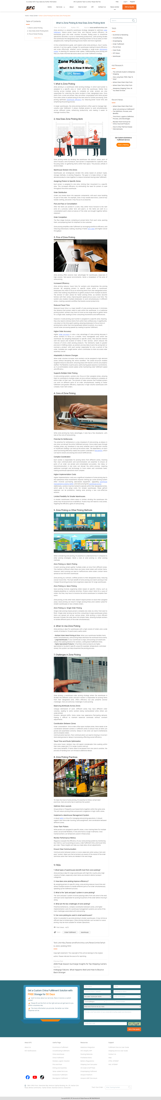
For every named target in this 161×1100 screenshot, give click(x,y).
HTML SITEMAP (113, 1061)
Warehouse (85, 932)
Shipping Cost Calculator (88, 1064)
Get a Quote (129, 7)
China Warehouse (58, 1054)
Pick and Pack (57, 1064)
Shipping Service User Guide (118, 1051)
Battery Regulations (87, 1061)
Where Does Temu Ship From (122, 85)
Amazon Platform (86, 1075)
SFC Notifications (30, 1051)
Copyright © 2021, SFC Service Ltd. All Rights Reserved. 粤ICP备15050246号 (80, 1098)
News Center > (34, 15)
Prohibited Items (86, 1057)
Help (117, 1)
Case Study (117, 50)
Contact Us (102, 7)
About (72, 7)
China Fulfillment (58, 1057)
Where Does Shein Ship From (122, 82)
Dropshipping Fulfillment (88, 1071)
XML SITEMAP (113, 1064)
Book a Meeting (123, 145)
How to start (82, 7)
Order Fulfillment (70, 932)
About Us (28, 1047)
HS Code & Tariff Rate (87, 1068)
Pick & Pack (117, 47)
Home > (27, 15)
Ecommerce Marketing (120, 35)
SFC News (116, 53)
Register (132, 1)
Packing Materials (86, 1054)
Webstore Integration (87, 1047)
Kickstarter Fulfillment (60, 1075)
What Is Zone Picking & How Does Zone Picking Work (54, 15)
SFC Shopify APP (86, 1051)
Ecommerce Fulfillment (60, 1047)
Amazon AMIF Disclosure (88, 1078)
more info (37, 38)
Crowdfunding (117, 38)
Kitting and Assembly (60, 1068)
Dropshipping (117, 41)
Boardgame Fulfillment (60, 1078)
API (92, 7)
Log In (125, 1)
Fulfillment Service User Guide (118, 1047)
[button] (104, 1001)
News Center (114, 7)
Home (50, 7)
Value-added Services (60, 1071)
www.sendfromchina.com (98, 27)
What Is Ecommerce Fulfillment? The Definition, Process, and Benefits (124, 111)
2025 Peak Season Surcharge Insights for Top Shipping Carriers (80, 964)
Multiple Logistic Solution (61, 1061)
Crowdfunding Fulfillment (61, 1051)
